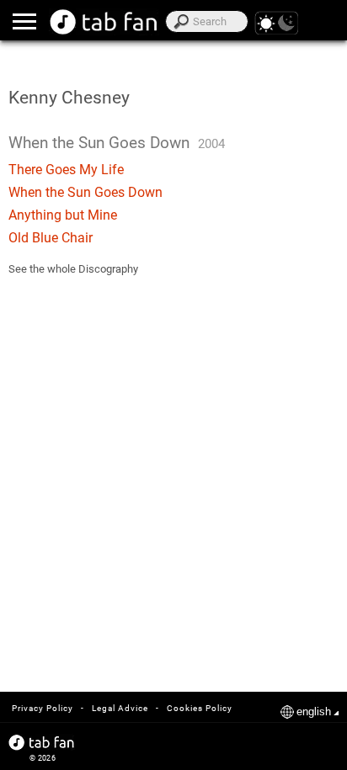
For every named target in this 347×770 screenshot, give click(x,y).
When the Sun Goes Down (85, 192)
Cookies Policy (199, 708)
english (313, 711)
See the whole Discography (73, 269)
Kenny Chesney (69, 98)
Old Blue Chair (50, 238)
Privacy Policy (42, 708)
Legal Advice (120, 708)
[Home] (104, 21)
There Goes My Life (66, 170)
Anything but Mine (62, 215)
